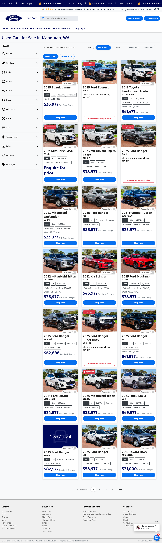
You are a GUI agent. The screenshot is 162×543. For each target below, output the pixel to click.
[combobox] (59, 18)
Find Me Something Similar (99, 118)
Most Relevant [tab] (103, 48)
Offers (25, 28)
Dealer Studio (154, 541)
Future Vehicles (9, 528)
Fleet (44, 525)
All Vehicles (7, 511)
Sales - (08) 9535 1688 (128, 9)
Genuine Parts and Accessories (97, 514)
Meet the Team (130, 514)
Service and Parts (61, 28)
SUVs (4, 514)
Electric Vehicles (9, 525)
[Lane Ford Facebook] (155, 9)
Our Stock (35, 28)
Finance (45, 523)
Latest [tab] (118, 48)
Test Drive (46, 531)
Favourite (67, 83)
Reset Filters (50, 56)
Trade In (47, 28)
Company (78, 28)
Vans (4, 520)
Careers (126, 517)
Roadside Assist (90, 520)
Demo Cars (47, 514)
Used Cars (46, 517)
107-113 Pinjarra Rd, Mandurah (100, 9)
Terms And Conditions (133, 525)
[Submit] (43, 18)
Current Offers (48, 520)
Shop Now (60, 117)
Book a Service (134, 18)
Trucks (5, 517)
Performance (7, 523)
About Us (127, 511)
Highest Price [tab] (133, 48)
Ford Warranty (89, 517)
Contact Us (128, 523)
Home (6, 28)
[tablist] (125, 47)
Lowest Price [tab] (148, 48)
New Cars (46, 511)
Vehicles (14, 28)
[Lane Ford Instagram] (158, 9)
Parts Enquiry (152, 18)
